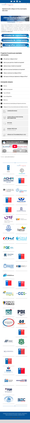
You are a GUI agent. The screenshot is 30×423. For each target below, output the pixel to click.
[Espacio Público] (8, 303)
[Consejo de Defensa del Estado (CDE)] (8, 190)
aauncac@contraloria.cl (9, 156)
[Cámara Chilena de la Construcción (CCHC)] (8, 239)
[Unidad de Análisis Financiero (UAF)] (21, 219)
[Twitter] (14, 1)
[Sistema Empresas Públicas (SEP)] (21, 256)
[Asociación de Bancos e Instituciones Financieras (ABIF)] (21, 229)
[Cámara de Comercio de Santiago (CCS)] (21, 293)
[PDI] (21, 313)
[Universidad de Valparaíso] (8, 266)
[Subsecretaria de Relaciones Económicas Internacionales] (21, 332)
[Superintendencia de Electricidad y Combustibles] (21, 400)
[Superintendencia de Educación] (21, 371)
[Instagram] (17, 1)
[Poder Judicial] (21, 210)
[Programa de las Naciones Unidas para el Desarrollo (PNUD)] (8, 169)
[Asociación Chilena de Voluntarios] (8, 312)
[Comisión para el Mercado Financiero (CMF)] (8, 219)
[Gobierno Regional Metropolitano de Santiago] (21, 322)
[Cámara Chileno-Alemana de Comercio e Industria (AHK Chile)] (21, 266)
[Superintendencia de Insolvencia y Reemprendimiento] (8, 361)
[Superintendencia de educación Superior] (21, 351)
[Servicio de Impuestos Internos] (8, 380)
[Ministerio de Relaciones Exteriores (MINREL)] (8, 210)
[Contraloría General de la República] (21, 171)
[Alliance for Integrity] (8, 293)
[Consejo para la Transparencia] (8, 275)
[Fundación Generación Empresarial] (8, 248)
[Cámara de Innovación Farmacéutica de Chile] (8, 341)
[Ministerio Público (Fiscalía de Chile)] (21, 200)
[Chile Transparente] (21, 239)
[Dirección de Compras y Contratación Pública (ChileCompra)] (21, 190)
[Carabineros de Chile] (21, 342)
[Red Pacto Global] (8, 255)
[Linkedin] (20, 1)
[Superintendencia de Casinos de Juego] (8, 351)
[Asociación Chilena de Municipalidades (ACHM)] (8, 180)
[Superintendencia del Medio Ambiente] (8, 370)
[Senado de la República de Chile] (8, 399)
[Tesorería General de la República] (8, 390)
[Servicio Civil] (8, 283)
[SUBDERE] (21, 284)
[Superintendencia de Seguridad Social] (8, 322)
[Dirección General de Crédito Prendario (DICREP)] (8, 200)
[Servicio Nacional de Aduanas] (21, 380)
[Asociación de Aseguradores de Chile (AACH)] (8, 228)
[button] (1, 43)
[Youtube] (11, 1)
